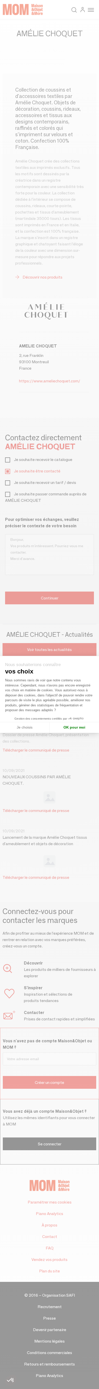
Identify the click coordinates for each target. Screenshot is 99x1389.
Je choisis (24, 727)
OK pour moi (74, 727)
